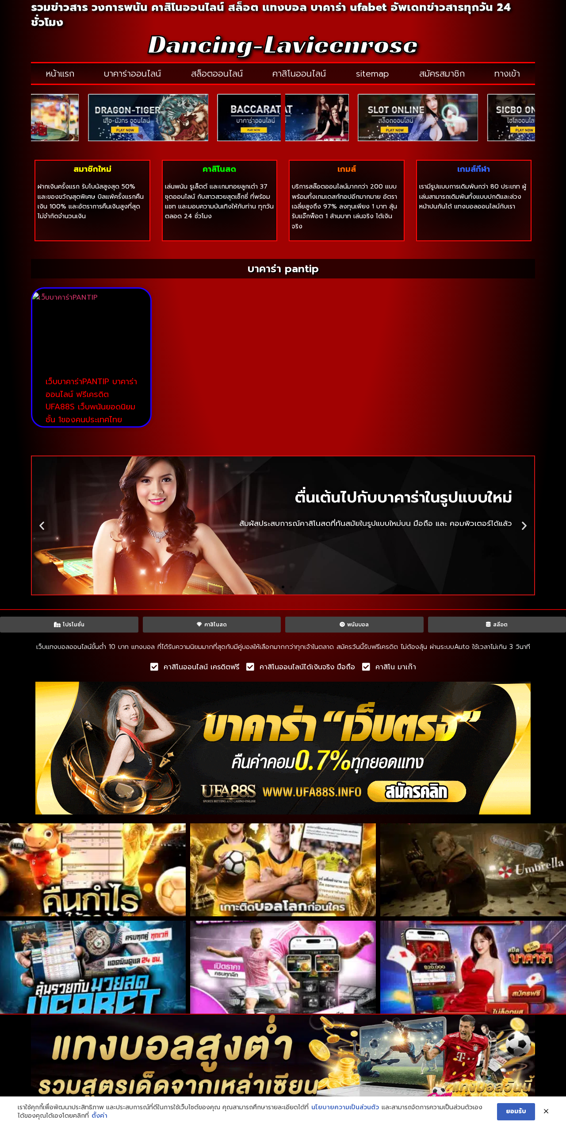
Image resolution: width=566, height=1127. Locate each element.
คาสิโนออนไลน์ (299, 73)
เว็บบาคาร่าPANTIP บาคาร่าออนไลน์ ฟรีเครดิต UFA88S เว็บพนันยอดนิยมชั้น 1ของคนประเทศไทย (91, 400)
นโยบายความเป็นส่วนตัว (345, 1107)
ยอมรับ (516, 1111)
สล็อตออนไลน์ (217, 73)
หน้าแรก (60, 73)
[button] (41, 525)
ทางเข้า (507, 73)
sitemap (372, 73)
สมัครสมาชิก (442, 73)
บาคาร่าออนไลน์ (132, 73)
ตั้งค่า (99, 1116)
